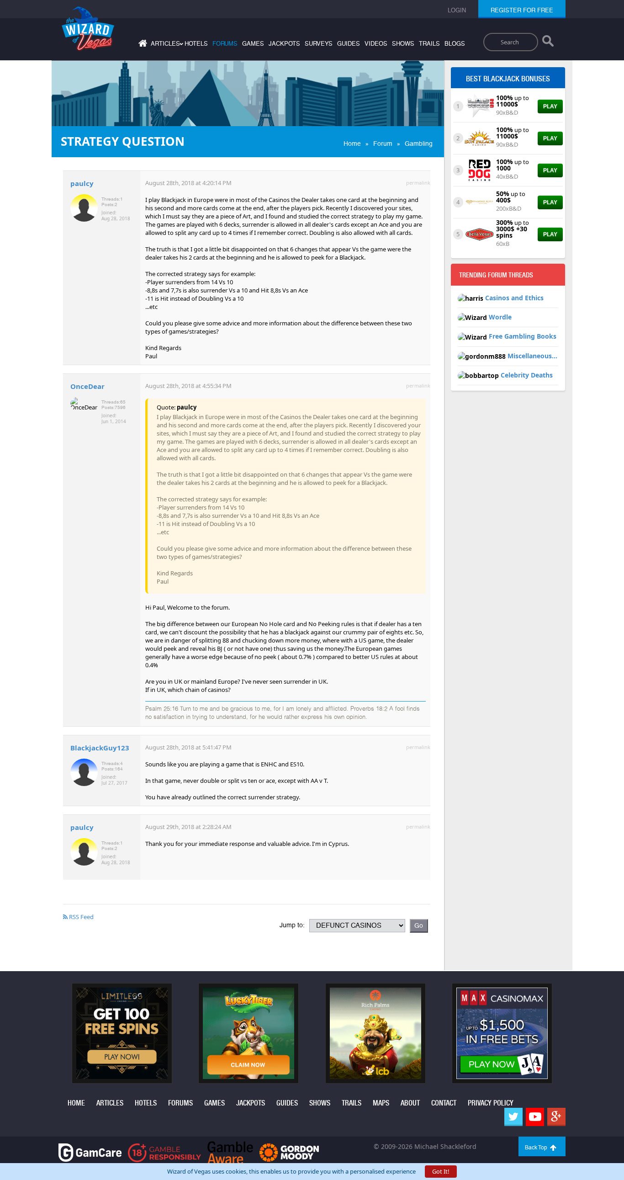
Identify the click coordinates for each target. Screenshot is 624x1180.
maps (381, 1103)
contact (443, 1103)
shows (403, 43)
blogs (454, 43)
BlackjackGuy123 (99, 747)
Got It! (440, 1171)
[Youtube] (535, 1117)
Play (550, 106)
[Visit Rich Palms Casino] (375, 1032)
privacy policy (490, 1103)
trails (429, 43)
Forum (382, 143)
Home (352, 143)
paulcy (82, 183)
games (253, 43)
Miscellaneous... (532, 355)
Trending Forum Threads (496, 275)
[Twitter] (513, 1117)
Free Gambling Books (522, 336)
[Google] (556, 1117)
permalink (418, 182)
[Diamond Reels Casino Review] (479, 201)
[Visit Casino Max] (502, 1032)
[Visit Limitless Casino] (122, 1032)
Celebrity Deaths (527, 375)
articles (109, 1103)
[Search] (547, 43)
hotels (196, 43)
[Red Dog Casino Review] (479, 169)
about (410, 1103)
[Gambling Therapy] (289, 1152)
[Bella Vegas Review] (479, 233)
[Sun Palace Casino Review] (479, 137)
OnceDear (87, 386)
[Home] (141, 45)
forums (225, 43)
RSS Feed (81, 917)
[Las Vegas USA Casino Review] (479, 105)
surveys (319, 43)
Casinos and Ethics (514, 297)
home (76, 1103)
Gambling (419, 143)
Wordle (500, 317)
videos (376, 43)
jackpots (284, 43)
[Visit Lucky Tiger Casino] (248, 1032)
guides (348, 43)
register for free (522, 10)
